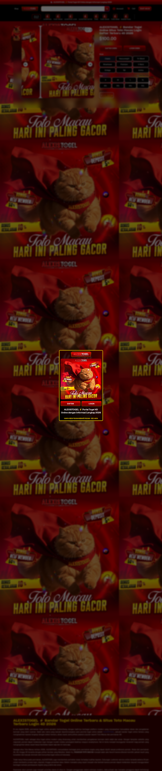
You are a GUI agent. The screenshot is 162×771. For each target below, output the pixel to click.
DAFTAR (70, 403)
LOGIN (91, 403)
